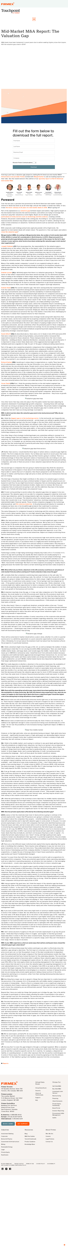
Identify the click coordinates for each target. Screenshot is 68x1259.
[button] (34, 19)
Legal (3, 1149)
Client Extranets (57, 1101)
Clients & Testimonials (39, 1094)
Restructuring (56, 1095)
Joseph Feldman (7, 246)
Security (37, 1090)
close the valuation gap (9, 232)
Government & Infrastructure (10, 1141)
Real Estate (4, 1155)
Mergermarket (39, 176)
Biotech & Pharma (6, 1139)
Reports (5, 1063)
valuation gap (25, 210)
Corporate (4, 1136)
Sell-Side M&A (56, 1086)
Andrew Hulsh (6, 287)
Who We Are (49, 1133)
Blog (26, 1133)
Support (37, 1097)
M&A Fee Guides (30, 1136)
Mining (3, 1144)
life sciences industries (24, 504)
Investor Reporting (58, 1110)
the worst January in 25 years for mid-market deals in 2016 (26, 207)
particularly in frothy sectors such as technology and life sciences (24, 216)
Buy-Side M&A (56, 1088)
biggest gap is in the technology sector (25, 418)
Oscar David (5, 383)
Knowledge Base (30, 1144)
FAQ (36, 1100)
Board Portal (56, 1108)
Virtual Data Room (41, 1088)
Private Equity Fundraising (56, 1104)
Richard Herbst (6, 362)
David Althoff (6, 334)
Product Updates (30, 1141)
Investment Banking (7, 1133)
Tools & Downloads (30, 1139)
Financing (55, 1098)
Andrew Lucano (6, 272)
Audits (54, 1117)
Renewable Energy (7, 1147)
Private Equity (5, 1152)
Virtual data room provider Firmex (13, 176)
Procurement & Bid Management (58, 1114)
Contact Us (49, 1141)
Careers (48, 1136)
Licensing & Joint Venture (57, 1092)
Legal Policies (50, 1139)
